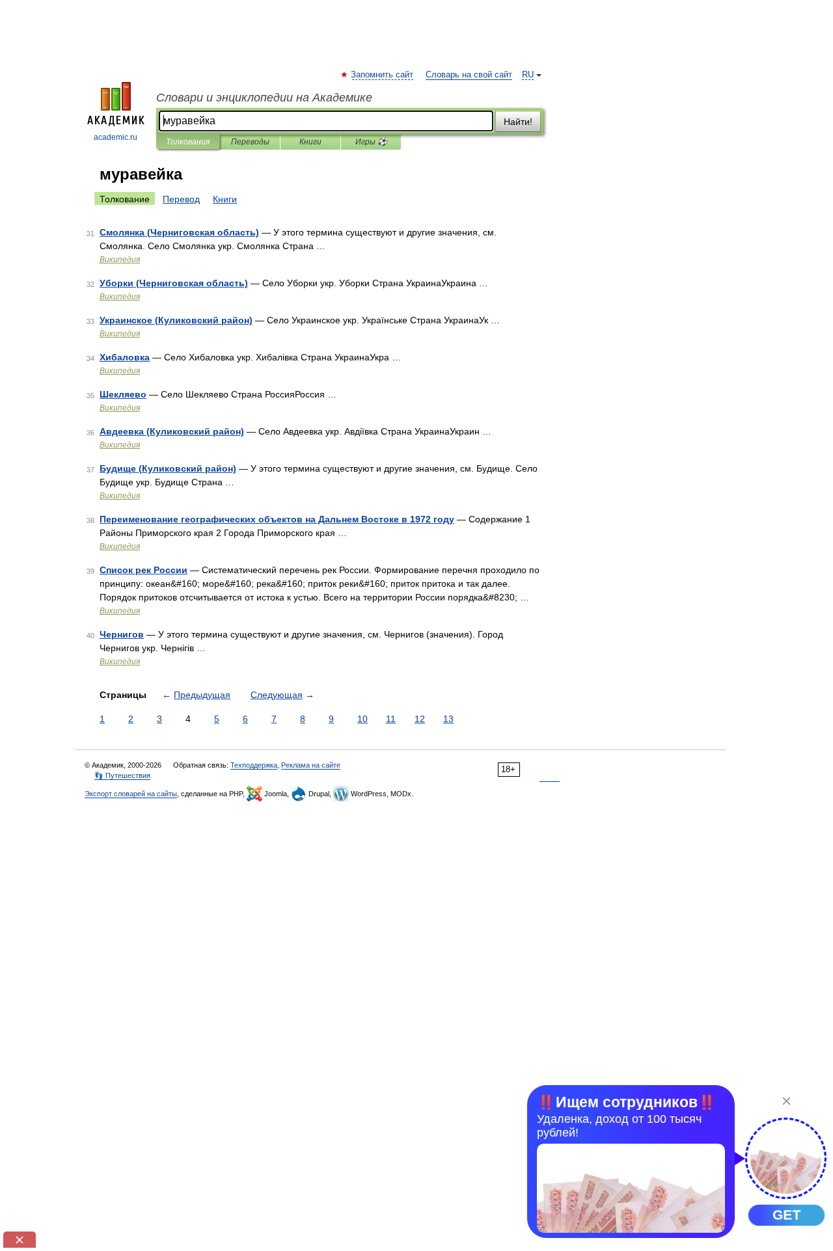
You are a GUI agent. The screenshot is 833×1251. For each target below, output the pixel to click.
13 (448, 719)
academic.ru (115, 137)
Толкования (188, 141)
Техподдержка (253, 765)
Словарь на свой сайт (469, 74)
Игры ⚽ (371, 141)
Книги (310, 141)
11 (391, 719)
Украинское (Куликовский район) (176, 320)
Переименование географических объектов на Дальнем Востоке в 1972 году (277, 519)
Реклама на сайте (310, 765)
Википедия (120, 259)
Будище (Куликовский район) (168, 468)
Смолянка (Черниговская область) (179, 232)
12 (420, 719)
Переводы (250, 141)
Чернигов (122, 634)
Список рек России (143, 570)
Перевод (181, 199)
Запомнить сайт (382, 74)
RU (528, 74)
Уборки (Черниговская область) (174, 283)
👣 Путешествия (122, 775)
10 (362, 719)
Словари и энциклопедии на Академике (264, 97)
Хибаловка (125, 357)
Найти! (518, 121)
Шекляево (123, 394)
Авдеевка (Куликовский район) (172, 431)
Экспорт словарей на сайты (131, 794)
